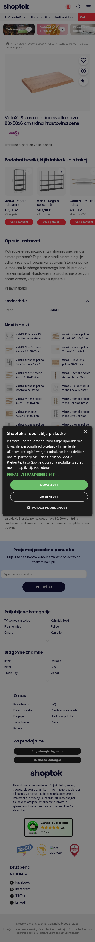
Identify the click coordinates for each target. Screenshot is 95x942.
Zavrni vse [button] (49, 497)
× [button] (85, 431)
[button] (47, 474)
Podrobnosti (43, 467)
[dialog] (47, 471)
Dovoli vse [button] (49, 485)
